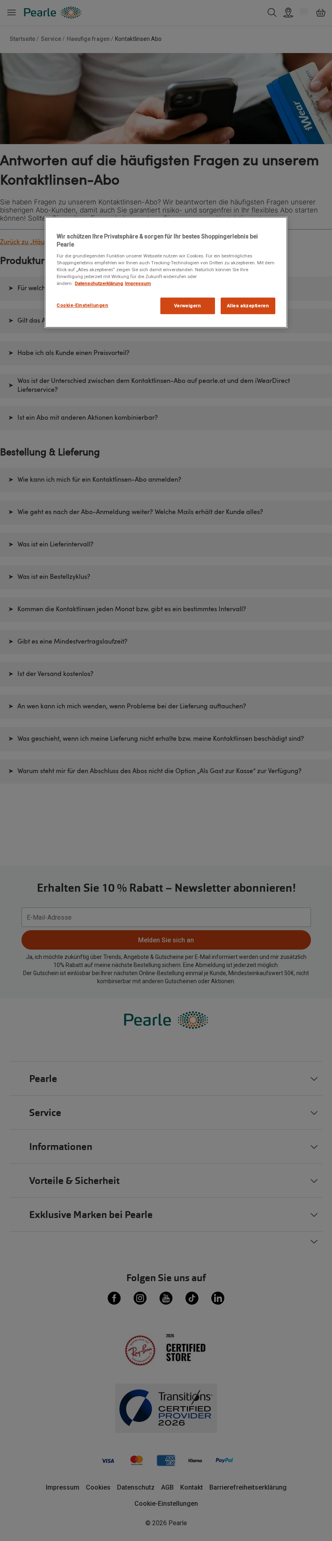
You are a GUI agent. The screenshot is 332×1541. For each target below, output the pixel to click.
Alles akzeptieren (248, 305)
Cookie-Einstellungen (82, 305)
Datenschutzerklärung (99, 284)
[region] (166, 272)
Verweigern (187, 305)
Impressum (138, 284)
